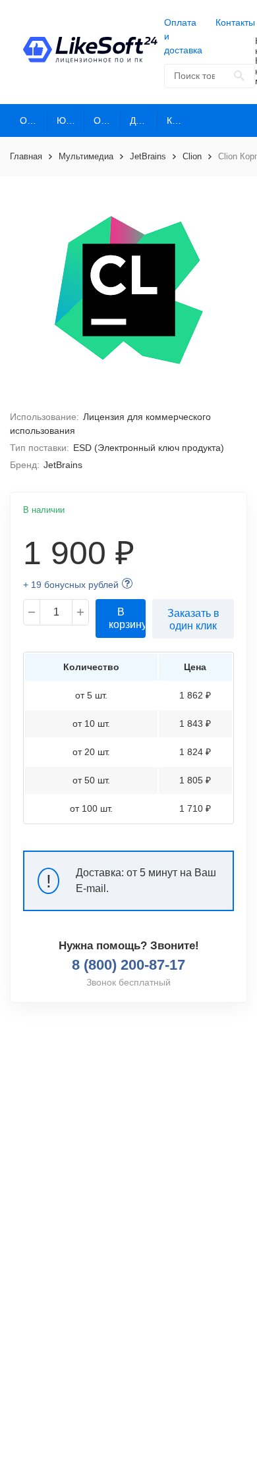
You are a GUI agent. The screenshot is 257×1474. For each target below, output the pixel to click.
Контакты (235, 22)
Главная (26, 156)
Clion (192, 156)
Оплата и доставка (183, 36)
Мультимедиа (86, 156)
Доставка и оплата (143, 120)
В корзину (127, 618)
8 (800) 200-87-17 (128, 965)
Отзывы (107, 120)
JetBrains (148, 156)
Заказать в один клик (193, 619)
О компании (33, 120)
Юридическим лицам (70, 120)
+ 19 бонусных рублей (71, 584)
